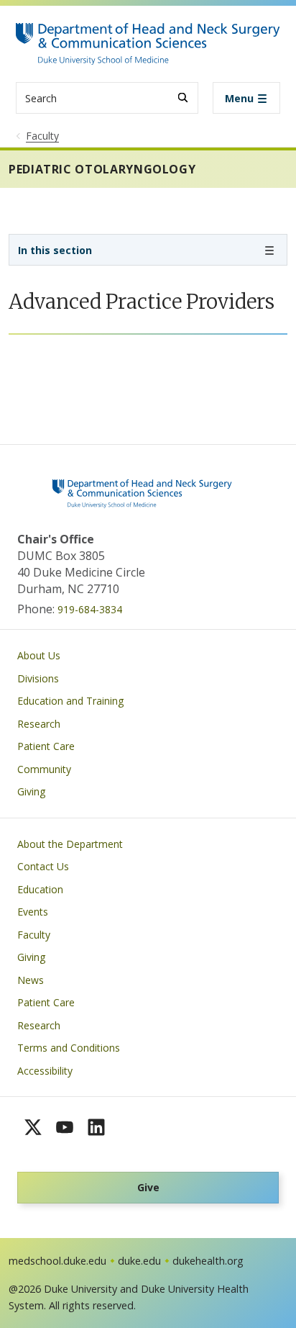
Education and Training (70, 701)
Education (40, 889)
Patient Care (46, 746)
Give (148, 1187)
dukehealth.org (208, 1261)
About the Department (70, 844)
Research (38, 724)
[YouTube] (64, 1127)
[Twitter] (33, 1127)
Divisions (38, 678)
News (30, 980)
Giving (31, 791)
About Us (38, 655)
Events (32, 911)
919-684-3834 (89, 609)
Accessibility (45, 1071)
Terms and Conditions (68, 1047)
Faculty (33, 934)
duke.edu (139, 1261)
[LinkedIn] (96, 1127)
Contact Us (43, 866)
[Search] (182, 97)
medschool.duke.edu (57, 1261)
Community (44, 769)
